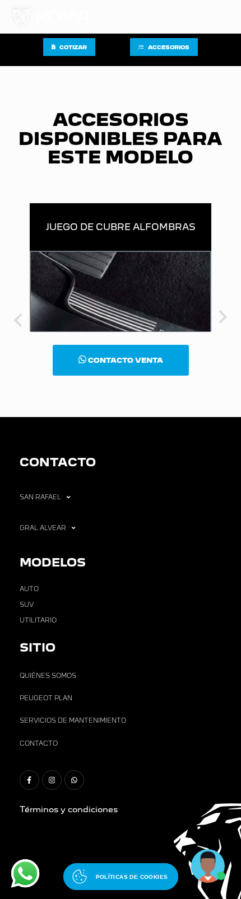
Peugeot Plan (46, 698)
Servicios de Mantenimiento (73, 720)
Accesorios (168, 47)
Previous (19, 319)
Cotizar (73, 47)
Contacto (39, 743)
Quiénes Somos (48, 676)
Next (221, 319)
